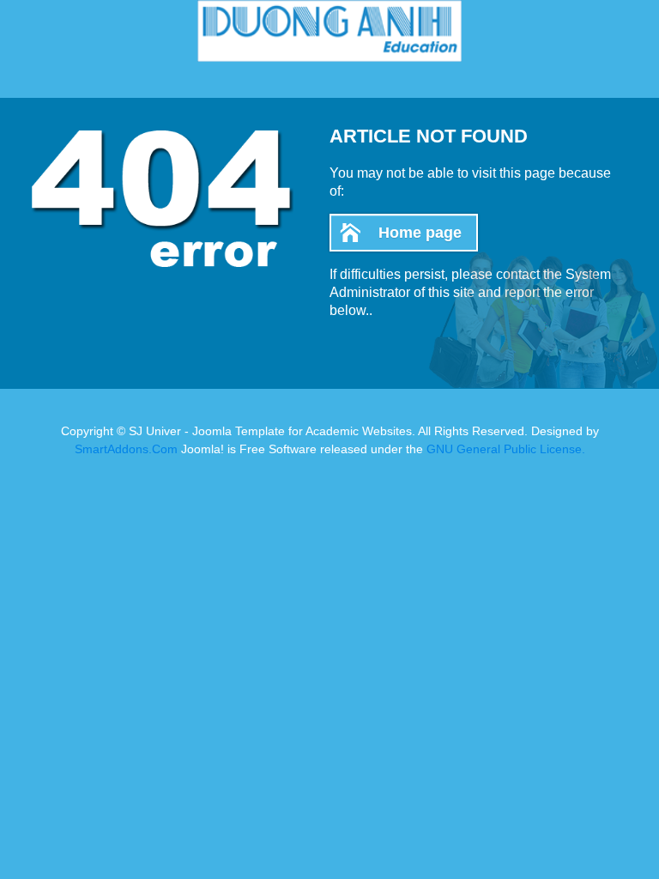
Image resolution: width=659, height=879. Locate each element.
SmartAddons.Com (126, 449)
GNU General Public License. (505, 449)
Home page (420, 232)
